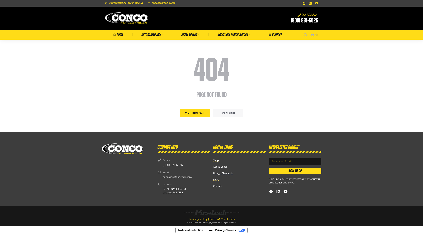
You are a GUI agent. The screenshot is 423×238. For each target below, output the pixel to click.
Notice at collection (190, 230)
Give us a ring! (310, 15)
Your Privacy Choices (222, 230)
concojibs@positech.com (163, 3)
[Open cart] (313, 35)
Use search (228, 113)
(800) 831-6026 (304, 21)
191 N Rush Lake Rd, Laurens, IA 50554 (126, 3)
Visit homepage (195, 113)
